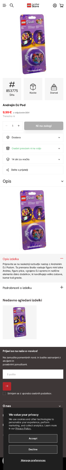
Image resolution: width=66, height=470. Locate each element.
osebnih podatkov (41, 393)
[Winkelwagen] (61, 5)
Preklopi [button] (62, 181)
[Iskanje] (12, 5)
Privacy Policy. (23, 428)
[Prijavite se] (55, 5)
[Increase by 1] (19, 126)
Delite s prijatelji (19, 169)
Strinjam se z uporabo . (29, 393)
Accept (33, 438)
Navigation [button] (4, 5)
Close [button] (33, 406)
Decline (33, 449)
